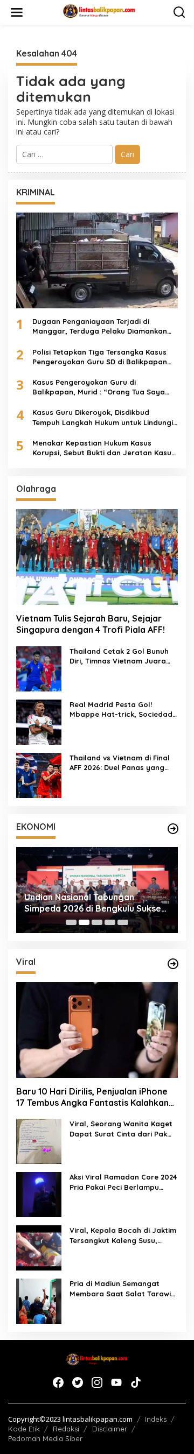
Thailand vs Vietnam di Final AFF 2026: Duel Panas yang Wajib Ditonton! (120, 762)
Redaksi (66, 1428)
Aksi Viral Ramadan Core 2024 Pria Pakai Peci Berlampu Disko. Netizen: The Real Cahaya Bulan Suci (123, 1182)
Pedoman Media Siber (45, 1438)
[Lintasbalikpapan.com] (99, 11)
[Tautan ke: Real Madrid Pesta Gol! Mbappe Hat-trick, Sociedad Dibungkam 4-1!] (38, 721)
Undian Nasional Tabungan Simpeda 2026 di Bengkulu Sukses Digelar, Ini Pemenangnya (94, 903)
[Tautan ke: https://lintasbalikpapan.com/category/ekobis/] (173, 828)
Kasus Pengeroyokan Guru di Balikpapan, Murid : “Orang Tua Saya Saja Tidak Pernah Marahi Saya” (98, 387)
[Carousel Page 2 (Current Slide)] (84, 922)
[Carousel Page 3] (97, 922)
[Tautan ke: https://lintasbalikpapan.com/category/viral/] (173, 963)
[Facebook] (58, 1382)
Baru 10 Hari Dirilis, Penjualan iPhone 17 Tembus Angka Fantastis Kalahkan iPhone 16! (92, 1097)
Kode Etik (24, 1428)
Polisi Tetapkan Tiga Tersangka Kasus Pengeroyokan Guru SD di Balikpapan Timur (99, 357)
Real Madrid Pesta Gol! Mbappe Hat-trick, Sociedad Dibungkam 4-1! (121, 709)
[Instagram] (97, 1382)
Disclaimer (109, 1428)
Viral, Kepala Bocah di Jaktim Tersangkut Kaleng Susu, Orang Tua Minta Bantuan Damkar (123, 1235)
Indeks (156, 1419)
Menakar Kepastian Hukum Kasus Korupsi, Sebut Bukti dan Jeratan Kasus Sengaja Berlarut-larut (103, 448)
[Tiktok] (136, 1382)
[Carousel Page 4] (110, 922)
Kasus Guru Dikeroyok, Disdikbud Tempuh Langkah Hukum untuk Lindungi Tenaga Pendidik (102, 417)
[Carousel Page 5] (122, 922)
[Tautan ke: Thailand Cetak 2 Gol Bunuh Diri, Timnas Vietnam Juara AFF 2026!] (38, 668)
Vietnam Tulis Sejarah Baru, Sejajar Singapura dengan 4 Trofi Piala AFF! (90, 624)
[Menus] (16, 12)
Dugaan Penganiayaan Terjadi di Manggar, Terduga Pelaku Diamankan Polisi (99, 326)
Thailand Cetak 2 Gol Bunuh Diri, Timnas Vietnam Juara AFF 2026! (119, 656)
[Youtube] (116, 1382)
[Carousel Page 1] (71, 922)
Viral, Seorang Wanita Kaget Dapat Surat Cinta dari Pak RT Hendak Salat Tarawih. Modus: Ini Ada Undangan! (121, 1128)
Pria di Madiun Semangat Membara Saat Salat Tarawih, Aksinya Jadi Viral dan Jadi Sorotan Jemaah (123, 1288)
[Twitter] (78, 1382)
